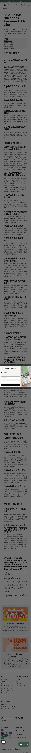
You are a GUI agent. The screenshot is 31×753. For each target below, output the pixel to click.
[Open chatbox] (3, 742)
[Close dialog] (29, 367)
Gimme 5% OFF (10, 384)
